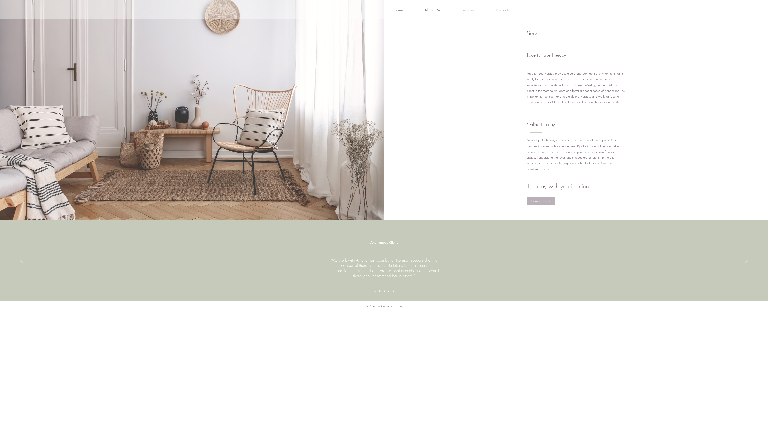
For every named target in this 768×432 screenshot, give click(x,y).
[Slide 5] (393, 291)
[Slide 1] (375, 291)
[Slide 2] (380, 291)
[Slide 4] (388, 291)
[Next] (746, 260)
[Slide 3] (384, 291)
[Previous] (21, 260)
